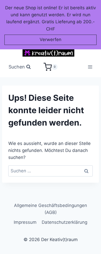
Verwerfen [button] (50, 39)
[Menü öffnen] (90, 67)
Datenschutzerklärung (64, 222)
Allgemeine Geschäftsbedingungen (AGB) (50, 209)
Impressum (25, 222)
